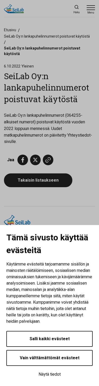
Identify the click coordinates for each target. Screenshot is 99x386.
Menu (90, 13)
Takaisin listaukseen (38, 180)
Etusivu (10, 30)
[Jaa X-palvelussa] (35, 160)
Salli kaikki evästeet (50, 339)
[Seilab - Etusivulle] (27, 9)
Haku (76, 12)
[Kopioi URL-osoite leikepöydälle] (48, 160)
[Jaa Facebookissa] (22, 160)
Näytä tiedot (50, 374)
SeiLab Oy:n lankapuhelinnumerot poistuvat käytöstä (47, 36)
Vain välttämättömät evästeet (49, 358)
